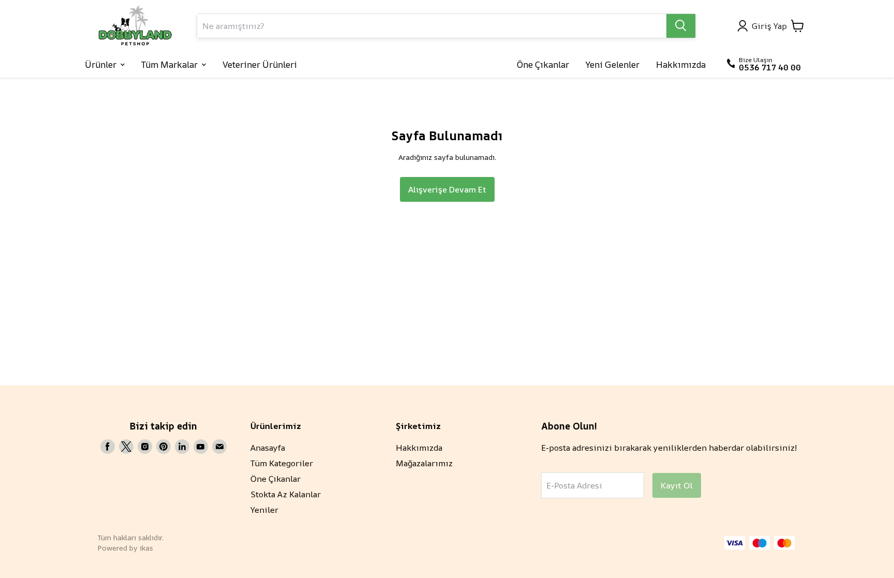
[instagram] (145, 446)
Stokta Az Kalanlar (285, 494)
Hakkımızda (419, 447)
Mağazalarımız (424, 463)
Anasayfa (267, 447)
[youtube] (200, 446)
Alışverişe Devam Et (447, 189)
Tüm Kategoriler (281, 463)
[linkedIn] (182, 446)
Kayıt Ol (677, 485)
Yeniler (264, 509)
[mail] (219, 446)
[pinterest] (163, 446)
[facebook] (107, 446)
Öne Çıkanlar (275, 478)
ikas (146, 548)
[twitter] (126, 446)
